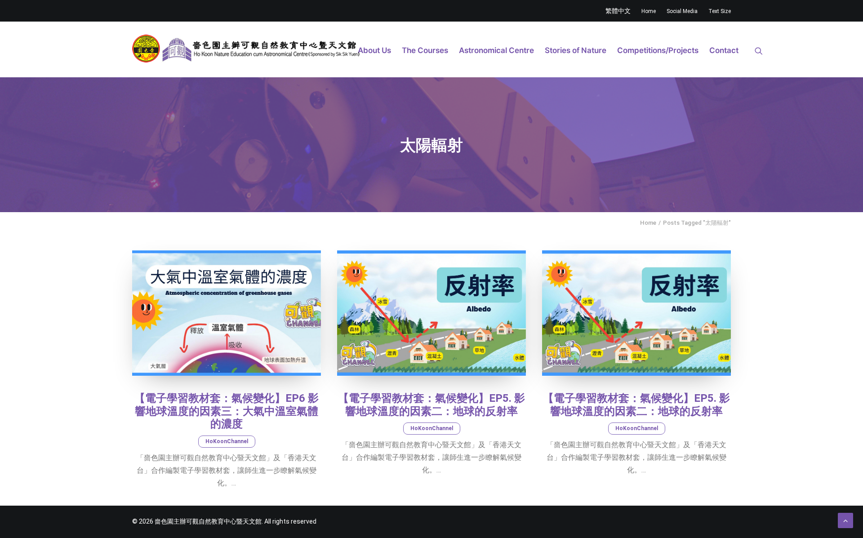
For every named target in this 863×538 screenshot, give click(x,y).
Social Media (682, 11)
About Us (374, 50)
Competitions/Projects (657, 50)
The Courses (425, 50)
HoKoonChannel (226, 441)
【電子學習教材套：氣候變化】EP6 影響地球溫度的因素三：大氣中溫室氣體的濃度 (226, 411)
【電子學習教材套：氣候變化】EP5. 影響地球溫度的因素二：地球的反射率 (431, 405)
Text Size (719, 11)
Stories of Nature (575, 50)
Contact (723, 50)
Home (648, 11)
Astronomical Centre (496, 50)
